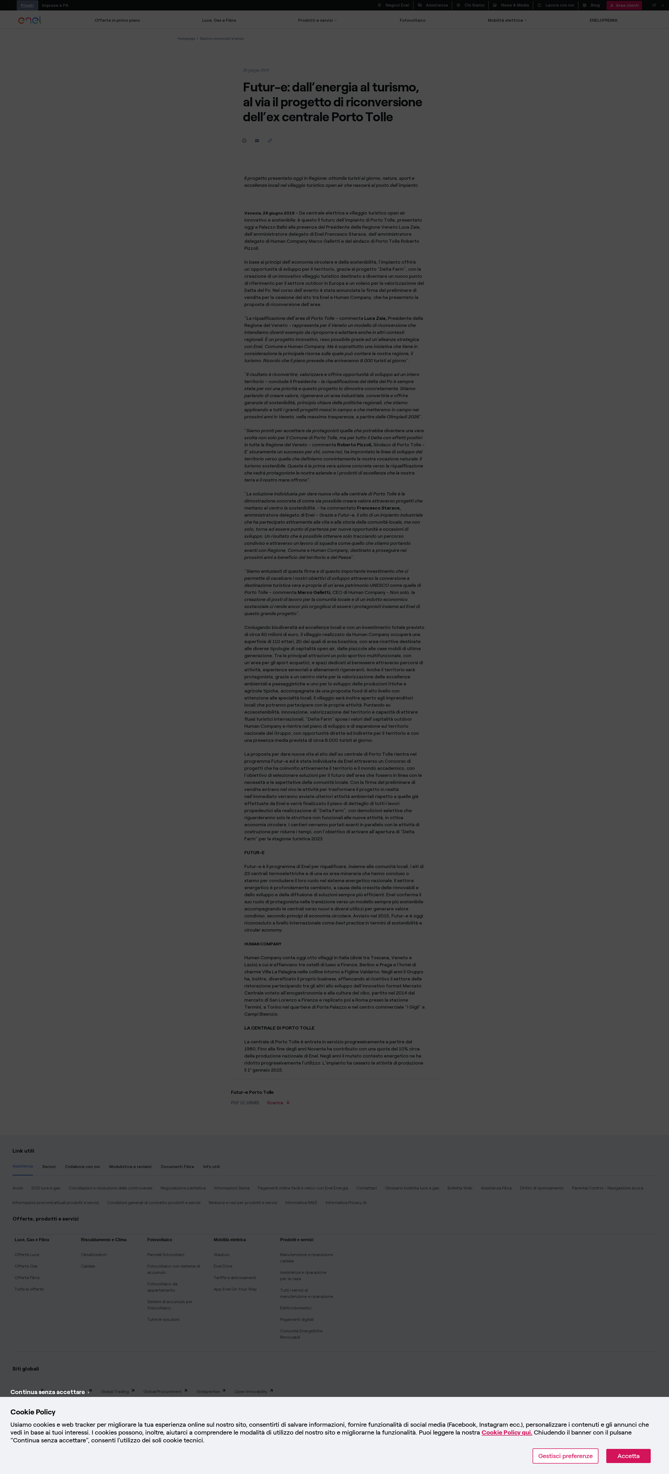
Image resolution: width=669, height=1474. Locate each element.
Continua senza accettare (47, 1392)
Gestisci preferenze (565, 1456)
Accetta (629, 1456)
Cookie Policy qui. (507, 1432)
